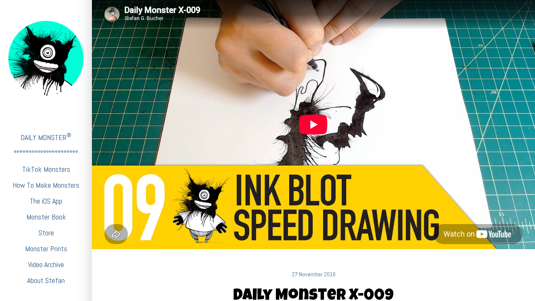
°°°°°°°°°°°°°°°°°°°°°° (46, 153)
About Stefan (46, 280)
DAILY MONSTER (45, 137)
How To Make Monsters (46, 185)
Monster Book (46, 217)
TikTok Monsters (46, 169)
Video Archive (46, 264)
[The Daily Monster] (46, 58)
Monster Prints (46, 248)
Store (46, 232)
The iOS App (46, 201)
